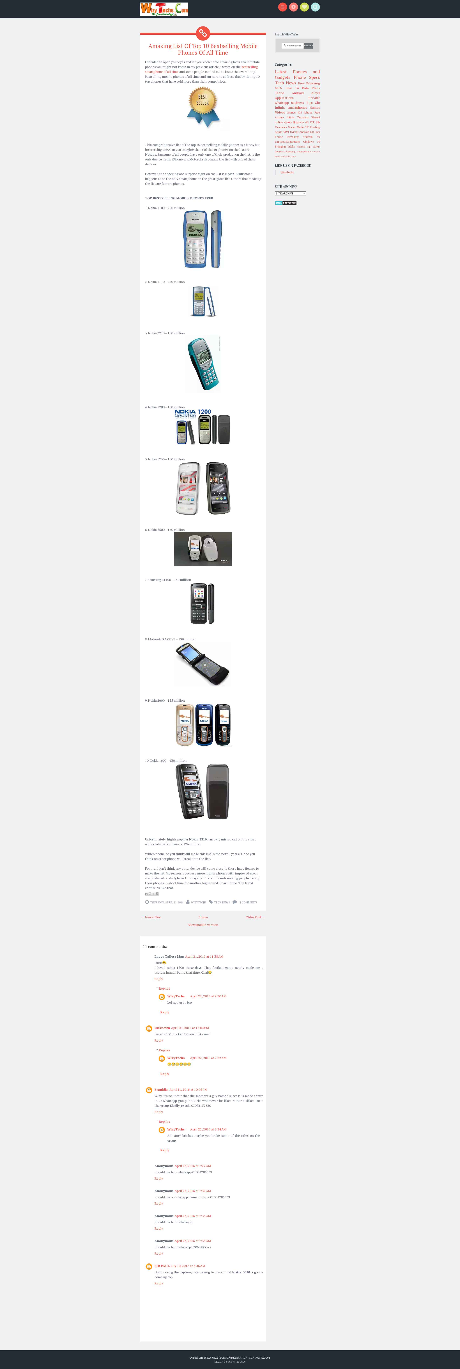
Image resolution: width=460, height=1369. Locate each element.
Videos (280, 112)
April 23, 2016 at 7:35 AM (193, 1241)
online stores (283, 122)
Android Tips (304, 146)
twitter (294, 132)
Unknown (162, 1028)
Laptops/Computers (287, 141)
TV (307, 127)
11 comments (247, 902)
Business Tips (301, 102)
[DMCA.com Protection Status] (286, 204)
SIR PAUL (162, 1266)
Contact (255, 1357)
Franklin (161, 1089)
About (266, 1357)
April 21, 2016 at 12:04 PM (190, 1028)
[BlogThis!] (150, 894)
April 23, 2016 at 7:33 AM (193, 1216)
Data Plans (311, 88)
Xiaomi (315, 117)
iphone (308, 112)
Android (298, 93)
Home (203, 917)
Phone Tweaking (287, 137)
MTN (278, 88)
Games (315, 107)
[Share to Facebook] (157, 894)
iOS (300, 112)
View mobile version (203, 925)
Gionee (291, 112)
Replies (164, 988)
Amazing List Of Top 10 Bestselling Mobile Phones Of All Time (203, 49)
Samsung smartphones (298, 151)
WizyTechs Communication (229, 1357)
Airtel (315, 93)
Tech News (222, 902)
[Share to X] (153, 894)
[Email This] (146, 894)
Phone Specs (307, 77)
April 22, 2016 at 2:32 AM (208, 1058)
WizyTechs (198, 902)
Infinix (291, 117)
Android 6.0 (306, 132)
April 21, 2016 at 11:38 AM (204, 956)
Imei (317, 132)
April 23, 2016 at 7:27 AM (193, 1166)
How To (292, 88)
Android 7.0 (311, 137)
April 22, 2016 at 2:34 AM (208, 1129)
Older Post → (255, 917)
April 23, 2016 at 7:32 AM (193, 1191)
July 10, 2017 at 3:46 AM (188, 1266)
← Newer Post (151, 917)
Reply (159, 978)
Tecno (279, 93)
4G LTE (309, 122)
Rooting (315, 127)
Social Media (296, 127)
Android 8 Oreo (288, 156)
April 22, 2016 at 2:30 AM (208, 996)
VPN (286, 132)
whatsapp (282, 102)
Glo (317, 102)
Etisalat (314, 98)
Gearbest (280, 151)
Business (298, 122)
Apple (278, 132)
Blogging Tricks (285, 146)
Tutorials (303, 117)
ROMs (316, 146)
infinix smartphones (291, 107)
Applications (284, 98)
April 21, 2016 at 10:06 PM (188, 1089)
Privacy (241, 1361)
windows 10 (311, 141)
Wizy (231, 1361)
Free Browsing (309, 83)
